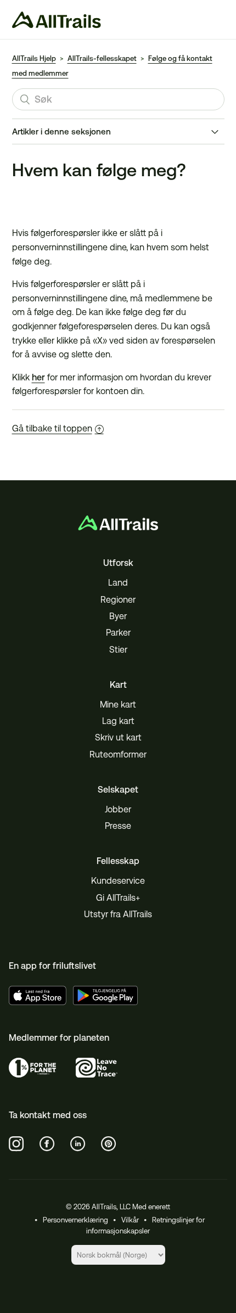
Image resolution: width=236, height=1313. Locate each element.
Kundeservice (118, 881)
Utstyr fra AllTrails (118, 914)
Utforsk (118, 563)
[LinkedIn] (78, 1144)
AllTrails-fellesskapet (102, 58)
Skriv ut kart (118, 737)
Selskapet (118, 789)
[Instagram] (16, 1144)
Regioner (118, 599)
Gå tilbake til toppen (52, 428)
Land (118, 582)
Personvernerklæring (75, 1220)
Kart (118, 685)
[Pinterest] (108, 1144)
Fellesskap (118, 861)
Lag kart (118, 721)
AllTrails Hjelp (34, 58)
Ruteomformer (118, 754)
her (38, 377)
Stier (118, 649)
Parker (118, 632)
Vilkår (130, 1220)
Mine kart (118, 704)
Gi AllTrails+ (118, 898)
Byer (118, 616)
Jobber (118, 809)
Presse (118, 826)
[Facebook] (47, 1144)
